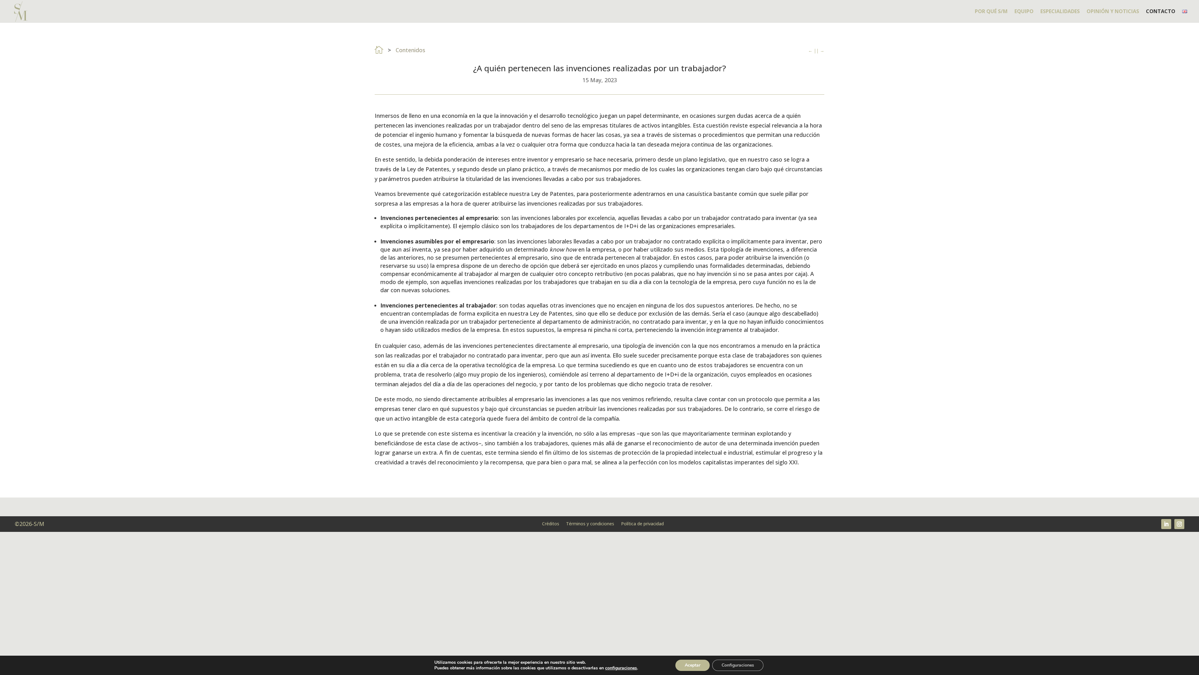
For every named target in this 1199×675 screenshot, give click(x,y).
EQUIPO (1024, 12)
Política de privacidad (642, 523)
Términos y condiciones (590, 523)
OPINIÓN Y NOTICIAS (1113, 12)
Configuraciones (738, 665)
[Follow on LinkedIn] (1166, 524)
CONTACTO (1160, 12)
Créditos (550, 523)
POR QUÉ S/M (991, 12)
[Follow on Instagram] (1179, 524)
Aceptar (692, 665)
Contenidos (410, 50)
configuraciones (621, 668)
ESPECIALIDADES (1060, 12)
